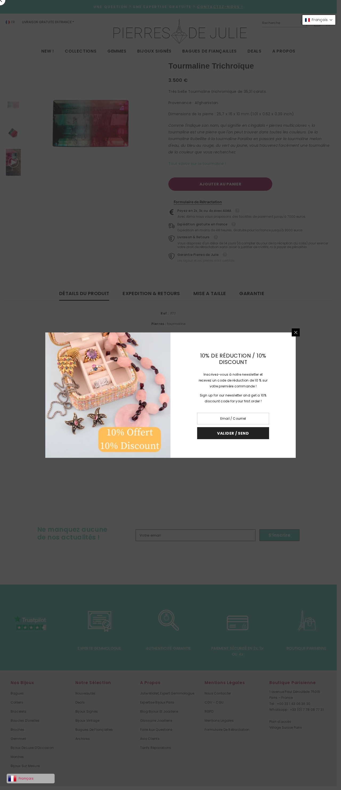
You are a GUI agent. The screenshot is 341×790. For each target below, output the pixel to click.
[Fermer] (296, 332)
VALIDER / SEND (233, 433)
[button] (318, 20)
